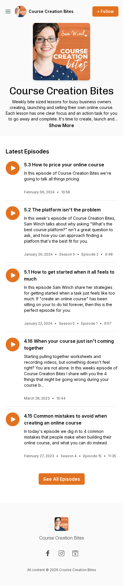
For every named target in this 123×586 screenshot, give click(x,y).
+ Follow (105, 11)
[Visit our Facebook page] (48, 553)
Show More (61, 125)
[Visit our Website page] (75, 553)
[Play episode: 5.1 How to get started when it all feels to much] (12, 275)
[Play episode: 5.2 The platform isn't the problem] (12, 213)
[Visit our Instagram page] (61, 553)
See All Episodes (61, 479)
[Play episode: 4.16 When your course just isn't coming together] (12, 344)
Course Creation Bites (51, 11)
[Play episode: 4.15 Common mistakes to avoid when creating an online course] (12, 419)
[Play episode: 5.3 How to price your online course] (12, 168)
